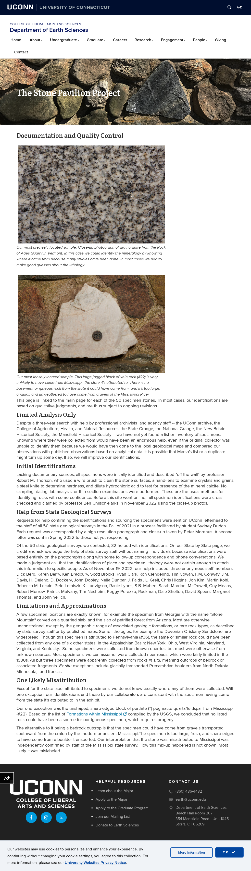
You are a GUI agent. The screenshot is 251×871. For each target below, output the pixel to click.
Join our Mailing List (113, 816)
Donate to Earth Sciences (117, 825)
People (199, 39)
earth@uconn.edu (191, 799)
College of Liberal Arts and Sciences (45, 24)
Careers (120, 39)
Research (143, 39)
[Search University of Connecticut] (229, 7)
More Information (191, 852)
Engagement (172, 39)
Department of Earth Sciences (49, 30)
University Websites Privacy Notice (95, 862)
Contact (21, 52)
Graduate (95, 39)
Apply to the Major (111, 799)
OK (226, 852)
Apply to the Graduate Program (122, 808)
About (35, 39)
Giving (220, 39)
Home (16, 39)
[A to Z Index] (239, 7)
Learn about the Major (114, 790)
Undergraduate (63, 39)
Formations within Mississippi (94, 714)
